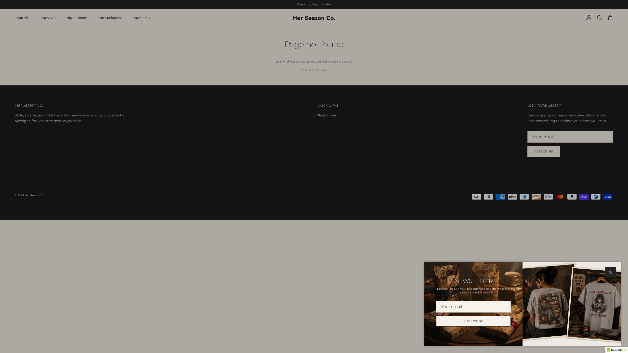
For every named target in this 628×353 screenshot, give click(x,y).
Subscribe (473, 321)
